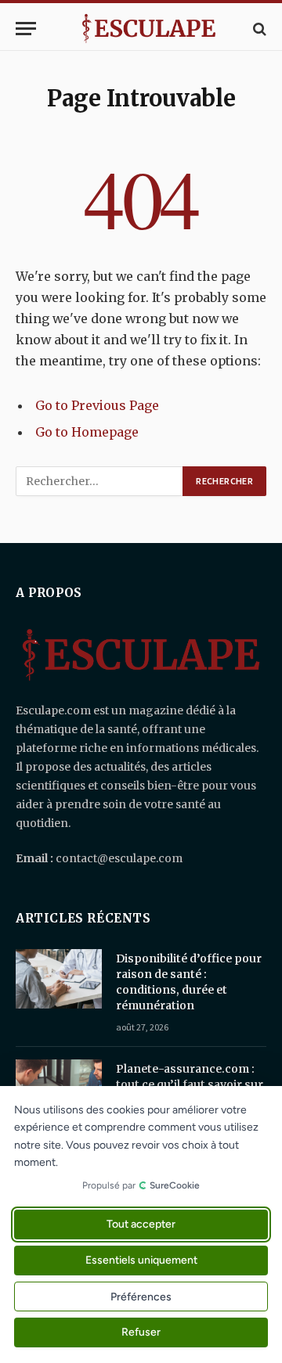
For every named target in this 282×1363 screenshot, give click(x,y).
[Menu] (26, 28)
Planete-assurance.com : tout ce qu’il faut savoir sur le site (189, 1084)
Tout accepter (141, 1225)
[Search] (258, 28)
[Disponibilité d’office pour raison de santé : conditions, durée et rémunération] (59, 979)
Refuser (141, 1333)
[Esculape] (149, 28)
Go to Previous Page (97, 405)
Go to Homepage (87, 432)
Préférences (141, 1297)
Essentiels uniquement (141, 1261)
